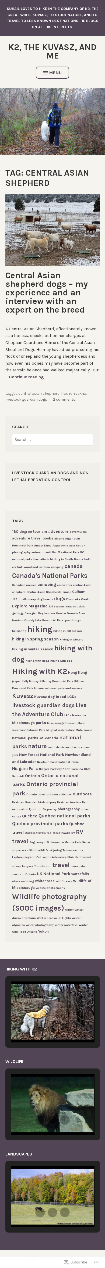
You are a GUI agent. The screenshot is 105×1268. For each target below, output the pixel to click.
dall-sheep (28, 599)
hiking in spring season (35, 639)
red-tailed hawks (58, 833)
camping (57, 567)
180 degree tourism (29, 531)
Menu (55, 72)
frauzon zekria (73, 393)
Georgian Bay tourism (39, 613)
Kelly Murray (30, 681)
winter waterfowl (66, 925)
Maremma (79, 715)
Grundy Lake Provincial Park (43, 620)
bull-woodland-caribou (33, 567)
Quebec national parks (64, 815)
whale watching (23, 881)
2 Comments (64, 399)
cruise (66, 592)
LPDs (67, 715)
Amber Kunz (42, 545)
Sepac (86, 842)
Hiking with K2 (39, 671)
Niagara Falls (25, 768)
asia (72, 545)
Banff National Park (65, 552)
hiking (39, 629)
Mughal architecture (60, 730)
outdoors (82, 793)
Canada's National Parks (50, 575)
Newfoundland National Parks (58, 762)
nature (37, 746)
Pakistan (18, 802)
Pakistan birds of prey (40, 802)
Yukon (43, 931)
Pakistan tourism (69, 802)
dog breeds (45, 599)
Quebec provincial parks (40, 823)
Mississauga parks (29, 722)
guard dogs (72, 620)
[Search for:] (52, 439)
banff (47, 552)
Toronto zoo (42, 866)
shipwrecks (20, 850)
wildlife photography (50, 888)
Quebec (29, 815)
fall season (56, 606)
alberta (59, 538)
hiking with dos (61, 660)
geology (17, 613)
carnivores (64, 585)
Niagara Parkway (50, 769)
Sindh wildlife (38, 850)
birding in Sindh (61, 559)
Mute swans (84, 730)
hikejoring (19, 631)
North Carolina (73, 769)
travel (61, 865)
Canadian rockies (24, 585)
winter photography (40, 925)
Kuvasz (22, 696)
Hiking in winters (71, 639)
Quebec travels (35, 833)
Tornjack (27, 866)
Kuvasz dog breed (50, 696)
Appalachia (60, 545)
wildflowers (64, 881)
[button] (40, 1027)
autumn (37, 552)
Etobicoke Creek (77, 599)
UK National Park (53, 873)
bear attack (41, 559)
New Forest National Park (41, 754)
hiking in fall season (67, 631)
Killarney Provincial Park (56, 681)
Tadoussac (70, 850)
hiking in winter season (32, 649)
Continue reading (26, 376)
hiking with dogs (37, 660)
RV (73, 833)
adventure (58, 531)
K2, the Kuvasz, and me (52, 51)
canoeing (46, 584)
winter (69, 909)
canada (74, 566)
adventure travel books (32, 538)
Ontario (32, 775)
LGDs (71, 696)
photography (69, 809)
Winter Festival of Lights (54, 918)
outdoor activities (59, 794)
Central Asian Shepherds (44, 592)
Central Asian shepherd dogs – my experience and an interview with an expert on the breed (46, 292)
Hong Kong (77, 672)
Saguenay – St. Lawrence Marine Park (55, 842)
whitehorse (45, 881)
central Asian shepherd (39, 393)
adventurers (78, 532)
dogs (59, 598)
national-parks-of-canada (35, 738)
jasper (16, 681)
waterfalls (80, 874)
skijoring (55, 850)
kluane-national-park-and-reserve (58, 688)
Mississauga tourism (61, 723)
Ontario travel (36, 794)
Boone (78, 559)
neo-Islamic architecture (65, 747)
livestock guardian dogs (26, 399)
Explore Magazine (30, 605)
